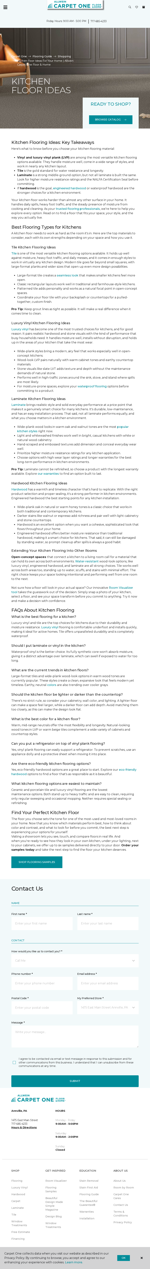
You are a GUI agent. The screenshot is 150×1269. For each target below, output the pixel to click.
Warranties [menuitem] (86, 1211)
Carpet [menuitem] (15, 1201)
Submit (75, 1081)
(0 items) (143, 7)
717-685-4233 (99, 21)
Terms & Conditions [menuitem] (120, 1213)
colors (51, 685)
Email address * (87, 974)
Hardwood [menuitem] (18, 1194)
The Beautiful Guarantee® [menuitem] (88, 1203)
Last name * (84, 914)
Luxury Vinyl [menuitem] (19, 1187)
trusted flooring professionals (78, 209)
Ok (123, 1257)
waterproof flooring (92, 386)
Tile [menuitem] (13, 1214)
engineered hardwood (69, 188)
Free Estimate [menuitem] (20, 1232)
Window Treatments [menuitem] (19, 1223)
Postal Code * (19, 998)
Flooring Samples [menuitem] (51, 1189)
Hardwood (19, 489)
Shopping (64, 56)
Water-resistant (87, 561)
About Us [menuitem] (119, 1180)
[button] (129, 7)
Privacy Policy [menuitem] (122, 1222)
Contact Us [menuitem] (120, 1205)
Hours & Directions (24, 1127)
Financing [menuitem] (18, 1238)
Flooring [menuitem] (16, 1180)
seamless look (67, 275)
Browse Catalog (108, 119)
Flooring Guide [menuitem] (89, 1194)
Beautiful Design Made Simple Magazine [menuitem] (54, 1204)
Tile (14, 253)
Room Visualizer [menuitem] (56, 1180)
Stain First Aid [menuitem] (88, 1187)
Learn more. (74, 1262)
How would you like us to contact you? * (36, 951)
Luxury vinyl (20, 329)
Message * (18, 1022)
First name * (19, 914)
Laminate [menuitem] (17, 1208)
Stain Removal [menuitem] (88, 1180)
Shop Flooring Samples (37, 862)
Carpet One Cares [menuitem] (121, 1196)
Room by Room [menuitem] (123, 1187)
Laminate (18, 405)
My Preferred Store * (90, 998)
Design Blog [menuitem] (53, 1216)
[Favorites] (136, 7)
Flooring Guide (42, 56)
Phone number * (22, 974)
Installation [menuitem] (86, 1218)
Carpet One (19, 56)
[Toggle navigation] (5, 7)
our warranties (48, 473)
